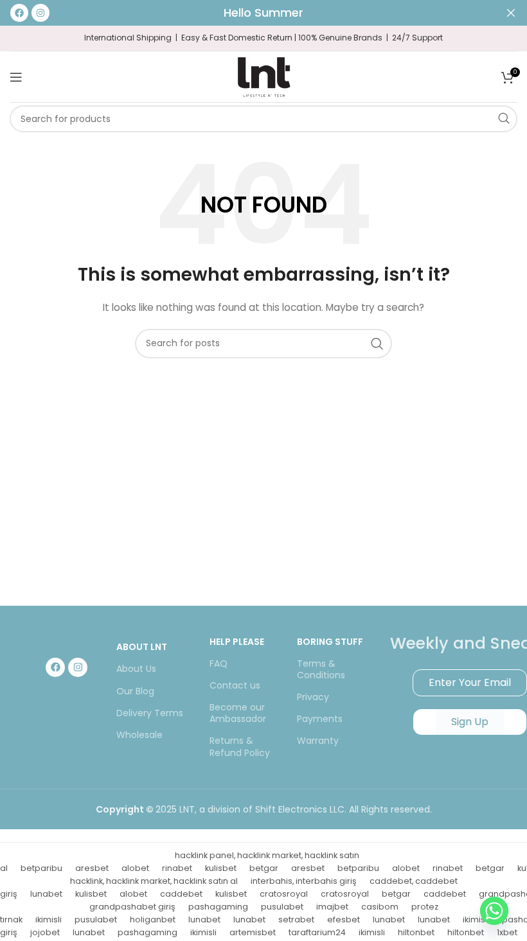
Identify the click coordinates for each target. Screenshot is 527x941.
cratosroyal (284, 893)
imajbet (332, 906)
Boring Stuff (330, 641)
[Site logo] (263, 75)
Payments (320, 718)
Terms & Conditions (321, 669)
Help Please (237, 641)
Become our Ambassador (238, 713)
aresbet (92, 868)
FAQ (219, 663)
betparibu (41, 868)
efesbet (343, 919)
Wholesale (139, 734)
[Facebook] (55, 667)
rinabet (177, 868)
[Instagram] (77, 667)
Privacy (313, 696)
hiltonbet (416, 932)
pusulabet (282, 906)
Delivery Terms (149, 713)
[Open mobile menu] (16, 77)
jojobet (45, 932)
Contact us (235, 685)
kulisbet (221, 868)
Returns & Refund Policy (240, 746)
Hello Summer (263, 12)
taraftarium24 (317, 932)
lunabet (46, 893)
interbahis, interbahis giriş (304, 880)
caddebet (181, 893)
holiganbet (152, 919)
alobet (135, 868)
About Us (136, 668)
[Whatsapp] (494, 911)
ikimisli (48, 919)
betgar (263, 868)
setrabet (296, 919)
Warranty (318, 740)
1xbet (507, 932)
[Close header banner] (511, 13)
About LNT (141, 646)
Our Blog (135, 691)
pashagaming (218, 906)
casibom (379, 906)
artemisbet (252, 932)
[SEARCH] (503, 118)
